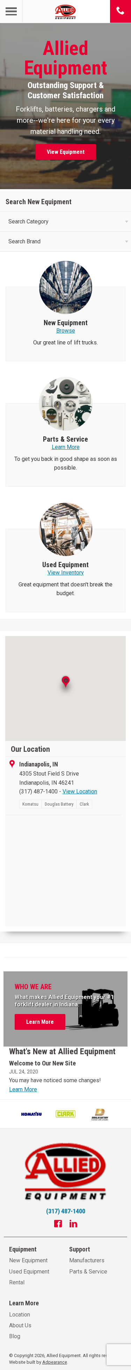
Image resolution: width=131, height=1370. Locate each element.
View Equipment (66, 152)
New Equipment (28, 1260)
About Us (20, 1325)
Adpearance (54, 1362)
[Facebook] (58, 1224)
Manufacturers (86, 1260)
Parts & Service (88, 1271)
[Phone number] (120, 11)
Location (19, 1314)
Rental (16, 1282)
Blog (14, 1336)
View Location (80, 791)
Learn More (66, 447)
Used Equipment (29, 1271)
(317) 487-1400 (38, 791)
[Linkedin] (73, 1224)
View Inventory (66, 572)
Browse (65, 330)
